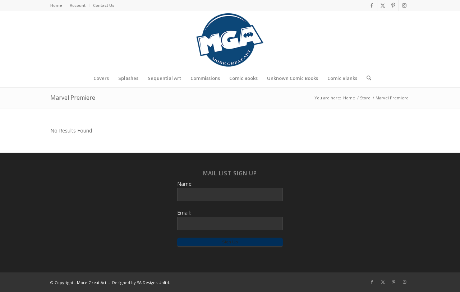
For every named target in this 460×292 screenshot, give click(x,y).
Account (78, 5)
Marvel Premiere (72, 98)
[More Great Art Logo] (230, 40)
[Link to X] (382, 5)
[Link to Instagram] (404, 5)
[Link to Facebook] (372, 5)
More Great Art (91, 282)
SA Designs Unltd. (153, 282)
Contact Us (103, 5)
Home (56, 5)
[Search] (366, 78)
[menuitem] (58, 5)
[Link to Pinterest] (393, 5)
